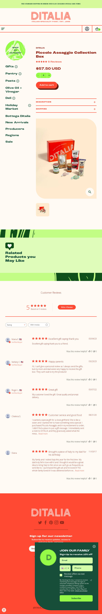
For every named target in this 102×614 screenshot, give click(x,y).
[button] (97, 29)
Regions (12, 135)
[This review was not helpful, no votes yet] (94, 351)
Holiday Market (11, 107)
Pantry (11, 73)
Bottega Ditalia (17, 116)
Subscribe (76, 598)
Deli (8, 98)
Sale (9, 141)
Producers (14, 129)
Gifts (9, 66)
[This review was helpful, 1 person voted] (89, 405)
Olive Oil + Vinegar (13, 90)
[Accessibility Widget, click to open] (4, 610)
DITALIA (40, 48)
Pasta (10, 81)
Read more (43, 434)
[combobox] (16, 325)
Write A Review (67, 307)
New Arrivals (16, 122)
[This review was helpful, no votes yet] (89, 351)
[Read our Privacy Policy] (91, 580)
